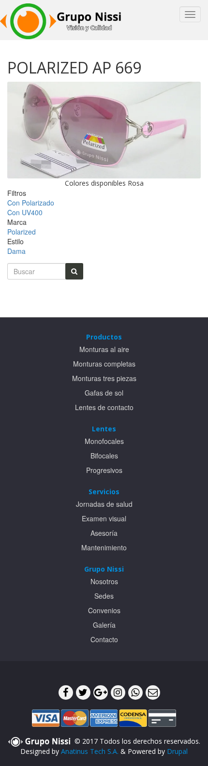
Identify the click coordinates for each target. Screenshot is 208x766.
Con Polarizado (30, 202)
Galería (104, 625)
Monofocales (104, 441)
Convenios (104, 610)
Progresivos (104, 470)
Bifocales (104, 455)
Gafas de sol (104, 393)
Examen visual (104, 518)
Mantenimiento (104, 547)
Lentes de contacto (104, 407)
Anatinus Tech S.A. (90, 751)
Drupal (177, 751)
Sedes (104, 596)
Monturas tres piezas (104, 378)
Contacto (104, 639)
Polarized (21, 231)
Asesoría (104, 533)
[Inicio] (60, 20)
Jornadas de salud (104, 504)
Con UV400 (25, 212)
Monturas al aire (104, 349)
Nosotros (104, 581)
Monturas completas (104, 363)
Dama (16, 251)
